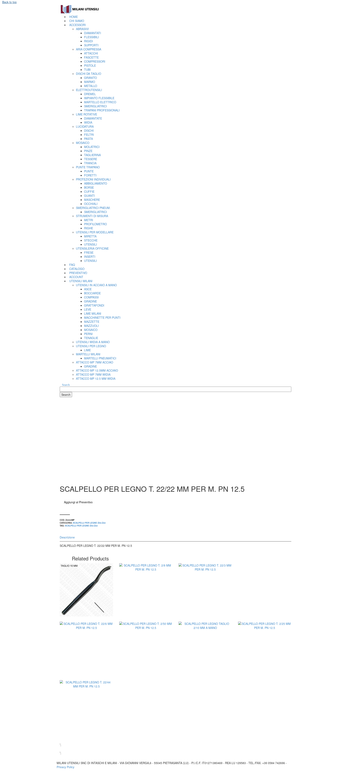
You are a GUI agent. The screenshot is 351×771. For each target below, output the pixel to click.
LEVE (87, 309)
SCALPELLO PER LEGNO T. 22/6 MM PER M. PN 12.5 (86, 658)
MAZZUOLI (91, 326)
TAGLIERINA (92, 155)
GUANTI (89, 196)
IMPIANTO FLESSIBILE (99, 98)
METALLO (90, 86)
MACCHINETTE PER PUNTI (102, 317)
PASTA (88, 139)
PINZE (88, 151)
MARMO (89, 82)
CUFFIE (89, 191)
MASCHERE (92, 200)
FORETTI (90, 175)
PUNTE (89, 171)
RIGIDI (88, 41)
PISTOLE (90, 65)
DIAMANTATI (92, 33)
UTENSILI (90, 244)
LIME (87, 350)
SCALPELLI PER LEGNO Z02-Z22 (89, 522)
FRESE (88, 252)
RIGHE (88, 228)
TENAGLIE (91, 338)
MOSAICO (91, 330)
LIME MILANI (92, 313)
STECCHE (91, 240)
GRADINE (90, 301)
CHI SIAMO (76, 21)
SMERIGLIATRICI (95, 106)
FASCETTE (91, 57)
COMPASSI (91, 297)
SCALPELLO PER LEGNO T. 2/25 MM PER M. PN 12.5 (264, 658)
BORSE (89, 187)
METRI (88, 220)
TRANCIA (90, 163)
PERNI (88, 334)
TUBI (87, 69)
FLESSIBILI (91, 37)
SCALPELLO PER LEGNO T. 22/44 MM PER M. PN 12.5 (86, 716)
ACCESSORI (77, 25)
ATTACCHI (91, 53)
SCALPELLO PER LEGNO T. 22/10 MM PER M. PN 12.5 (86, 599)
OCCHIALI (91, 204)
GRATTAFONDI (94, 305)
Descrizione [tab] (67, 537)
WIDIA (88, 122)
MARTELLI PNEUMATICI (100, 358)
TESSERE (90, 159)
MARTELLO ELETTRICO (100, 102)
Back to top (9, 2)
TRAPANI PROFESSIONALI (102, 110)
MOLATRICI (92, 147)
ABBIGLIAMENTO (95, 183)
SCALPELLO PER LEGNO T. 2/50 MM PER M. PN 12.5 (145, 658)
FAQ (72, 265)
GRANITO (90, 78)
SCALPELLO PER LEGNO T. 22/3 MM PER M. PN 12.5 (205, 599)
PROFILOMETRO (95, 224)
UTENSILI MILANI (80, 281)
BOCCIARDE (92, 293)
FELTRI (89, 135)
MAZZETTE (91, 322)
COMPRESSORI (94, 61)
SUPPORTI (91, 45)
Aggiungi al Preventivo (78, 502)
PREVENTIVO (78, 273)
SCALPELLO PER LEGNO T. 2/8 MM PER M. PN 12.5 (146, 599)
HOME (73, 17)
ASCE (88, 289)
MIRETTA (90, 236)
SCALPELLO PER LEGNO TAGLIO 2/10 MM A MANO (205, 658)
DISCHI (89, 130)
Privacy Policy (65, 767)
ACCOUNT (76, 277)
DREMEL (90, 94)
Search (66, 384)
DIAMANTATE (93, 118)
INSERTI (89, 256)
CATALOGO (76, 269)
